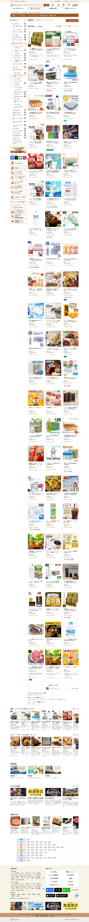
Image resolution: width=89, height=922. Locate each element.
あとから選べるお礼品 (20, 879)
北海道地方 (13, 894)
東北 (21, 842)
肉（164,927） (16, 23)
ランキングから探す (14, 881)
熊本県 (41, 857)
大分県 (45, 857)
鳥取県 (28, 852)
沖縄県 (28, 860)
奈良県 (49, 849)
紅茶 (56, 699)
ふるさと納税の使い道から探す (23, 898)
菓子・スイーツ (29, 874)
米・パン (22, 872)
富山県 (32, 847)
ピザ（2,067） (17, 85)
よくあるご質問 (65, 1)
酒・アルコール (14, 874)
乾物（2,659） (17, 98)
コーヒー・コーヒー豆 (42, 699)
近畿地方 (33, 894)
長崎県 (36, 857)
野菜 (33, 872)
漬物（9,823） (17, 94)
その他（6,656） (16, 137)
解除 (25, 20)
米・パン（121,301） (17, 29)
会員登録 (70, 878)
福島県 (49, 842)
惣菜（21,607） (17, 72)
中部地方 (28, 894)
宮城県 (36, 842)
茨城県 (28, 844)
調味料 (12, 876)
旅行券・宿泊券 (23, 876)
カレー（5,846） (17, 78)
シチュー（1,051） (18, 80)
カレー (29, 703)
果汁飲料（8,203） (18, 55)
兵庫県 (45, 849)
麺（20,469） (15, 67)
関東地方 (23, 894)
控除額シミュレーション (70, 871)
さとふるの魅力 (70, 884)
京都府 (36, 849)
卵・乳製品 (38, 872)
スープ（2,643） (17, 89)
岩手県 (32, 842)
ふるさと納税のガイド (53, 5)
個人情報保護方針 (39, 914)
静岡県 (58, 847)
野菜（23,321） (16, 35)
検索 (46, 5)
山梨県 (45, 847)
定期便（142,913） (17, 139)
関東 (21, 844)
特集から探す (12, 898)
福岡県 (28, 857)
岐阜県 (53, 847)
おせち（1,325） (17, 104)
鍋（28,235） (17, 83)
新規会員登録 (57, 1)
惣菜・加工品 (38, 874)
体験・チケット (31, 876)
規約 (33, 914)
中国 (21, 852)
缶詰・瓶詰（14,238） (18, 96)
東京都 (49, 844)
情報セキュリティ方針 (49, 914)
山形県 (45, 842)
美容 (22, 877)
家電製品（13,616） (17, 112)
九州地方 (18, 895)
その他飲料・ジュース (62, 699)
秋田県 (41, 842)
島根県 (32, 852)
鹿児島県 (54, 857)
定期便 (12, 879)
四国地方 (13, 895)
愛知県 (62, 847)
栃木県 (32, 844)
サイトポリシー (28, 914)
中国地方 (38, 894)
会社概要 (37, 915)
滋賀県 (32, 849)
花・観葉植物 (37, 877)
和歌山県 (54, 849)
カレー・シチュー (38, 694)
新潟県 (28, 847)
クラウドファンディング (74, 1)
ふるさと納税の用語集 (54, 878)
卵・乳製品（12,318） (17, 37)
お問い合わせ (70, 881)
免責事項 (69, 914)
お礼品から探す (13, 871)
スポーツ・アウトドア (15, 877)
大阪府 (41, 849)
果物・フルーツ (28, 872)
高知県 (41, 855)
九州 (21, 857)
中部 (21, 847)
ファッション (27, 877)
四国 (21, 855)
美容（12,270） (16, 128)
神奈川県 (54, 844)
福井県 (41, 847)
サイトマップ (20, 914)
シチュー (33, 703)
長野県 (49, 847)
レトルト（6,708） (18, 87)
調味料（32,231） (16, 110)
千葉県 (45, 844)
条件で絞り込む (72, 20)
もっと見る (76, 708)
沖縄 (21, 860)
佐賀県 (32, 857)
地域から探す (12, 892)
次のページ (74, 688)
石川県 (36, 847)
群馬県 (36, 844)
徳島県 (28, 855)
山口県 (45, 852)
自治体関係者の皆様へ (44, 915)
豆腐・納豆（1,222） (18, 92)
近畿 (21, 849)
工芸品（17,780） (16, 133)
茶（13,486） (17, 53)
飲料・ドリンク (31, 694)
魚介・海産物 (16, 872)
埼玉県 (41, 844)
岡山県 (36, 852)
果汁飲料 (52, 699)
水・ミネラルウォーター (32, 699)
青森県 (28, 842)
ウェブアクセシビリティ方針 (60, 914)
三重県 (28, 849)
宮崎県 (49, 857)
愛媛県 (36, 855)
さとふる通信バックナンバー (54, 884)
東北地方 (19, 894)
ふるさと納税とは (54, 871)
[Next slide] (77, 720)
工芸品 (32, 877)
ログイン (51, 1)
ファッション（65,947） (18, 130)
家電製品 (17, 876)
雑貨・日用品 (37, 876)
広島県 (41, 852)
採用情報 (52, 915)
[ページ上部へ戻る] (84, 913)
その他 (43, 877)
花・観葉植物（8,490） (17, 135)
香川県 (32, 855)
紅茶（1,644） (17, 58)
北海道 (21, 839)
